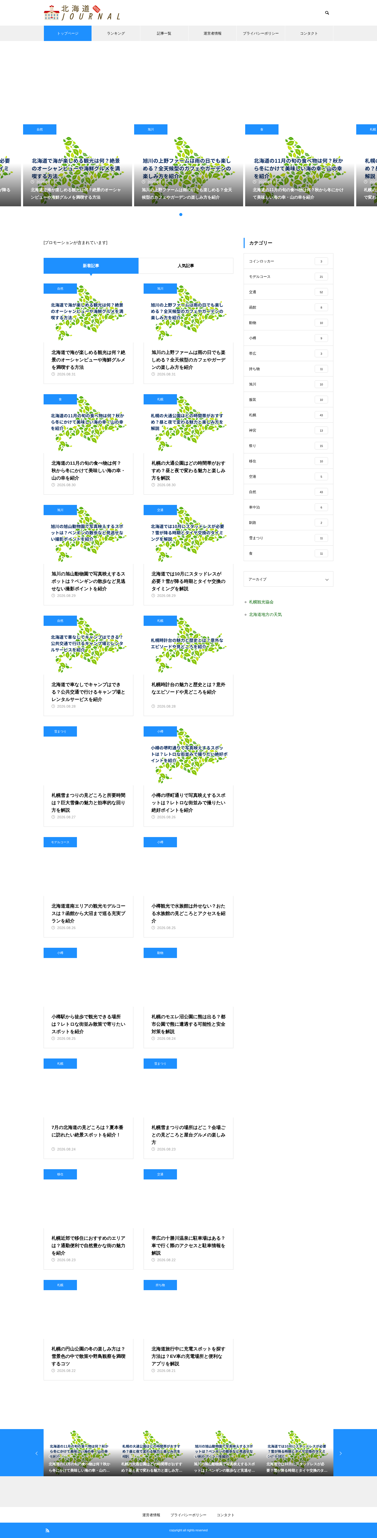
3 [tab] (185, 214)
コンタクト (309, 33)
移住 (60, 1174)
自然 (40, 129)
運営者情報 (213, 33)
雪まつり (60, 731)
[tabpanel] (188, 165)
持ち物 (160, 1285)
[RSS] (47, 1530)
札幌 (160, 399)
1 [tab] (175, 214)
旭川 (151, 129)
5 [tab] (196, 214)
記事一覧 (164, 33)
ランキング (116, 33)
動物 (160, 953)
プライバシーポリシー (261, 33)
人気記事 (186, 265)
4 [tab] (191, 214)
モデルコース (60, 842)
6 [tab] (201, 214)
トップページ (67, 33)
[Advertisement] (188, 79)
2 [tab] (180, 214)
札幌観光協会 (261, 602)
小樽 (160, 731)
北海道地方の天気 (265, 614)
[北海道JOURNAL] (82, 13)
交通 (160, 510)
